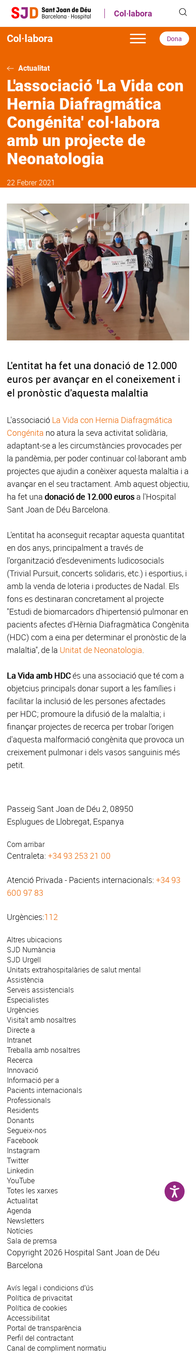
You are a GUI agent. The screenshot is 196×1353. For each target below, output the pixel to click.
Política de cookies (37, 1308)
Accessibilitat (28, 1318)
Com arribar (26, 844)
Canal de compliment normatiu (56, 1348)
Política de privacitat (39, 1298)
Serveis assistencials (40, 990)
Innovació (22, 1070)
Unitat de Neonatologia (101, 649)
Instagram (23, 1150)
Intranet (19, 1040)
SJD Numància (31, 950)
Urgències (23, 1010)
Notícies (20, 1231)
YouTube (21, 1180)
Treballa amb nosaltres (43, 1050)
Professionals (29, 1100)
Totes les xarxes (32, 1191)
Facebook (22, 1140)
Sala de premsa (32, 1241)
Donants (20, 1120)
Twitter (18, 1160)
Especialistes (28, 1000)
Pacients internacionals (44, 1090)
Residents (23, 1110)
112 (51, 916)
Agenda (19, 1211)
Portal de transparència (44, 1328)
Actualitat (34, 68)
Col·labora (133, 13)
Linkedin (20, 1170)
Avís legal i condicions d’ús (50, 1288)
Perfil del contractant (40, 1338)
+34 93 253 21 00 (79, 855)
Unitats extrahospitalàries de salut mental (74, 970)
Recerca (20, 1060)
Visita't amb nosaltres (41, 1020)
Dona (174, 38)
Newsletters (25, 1221)
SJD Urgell (24, 960)
